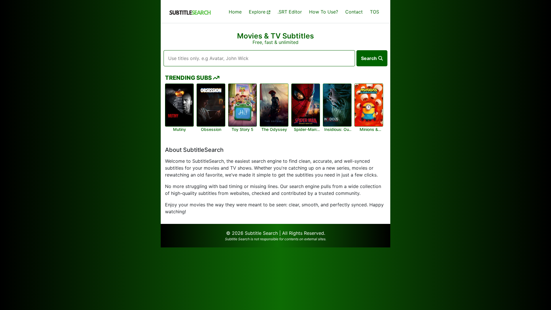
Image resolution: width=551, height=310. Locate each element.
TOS (374, 12)
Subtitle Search (261, 233)
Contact (354, 12)
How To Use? (323, 12)
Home (235, 12)
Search (369, 58)
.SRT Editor (290, 12)
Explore (258, 12)
